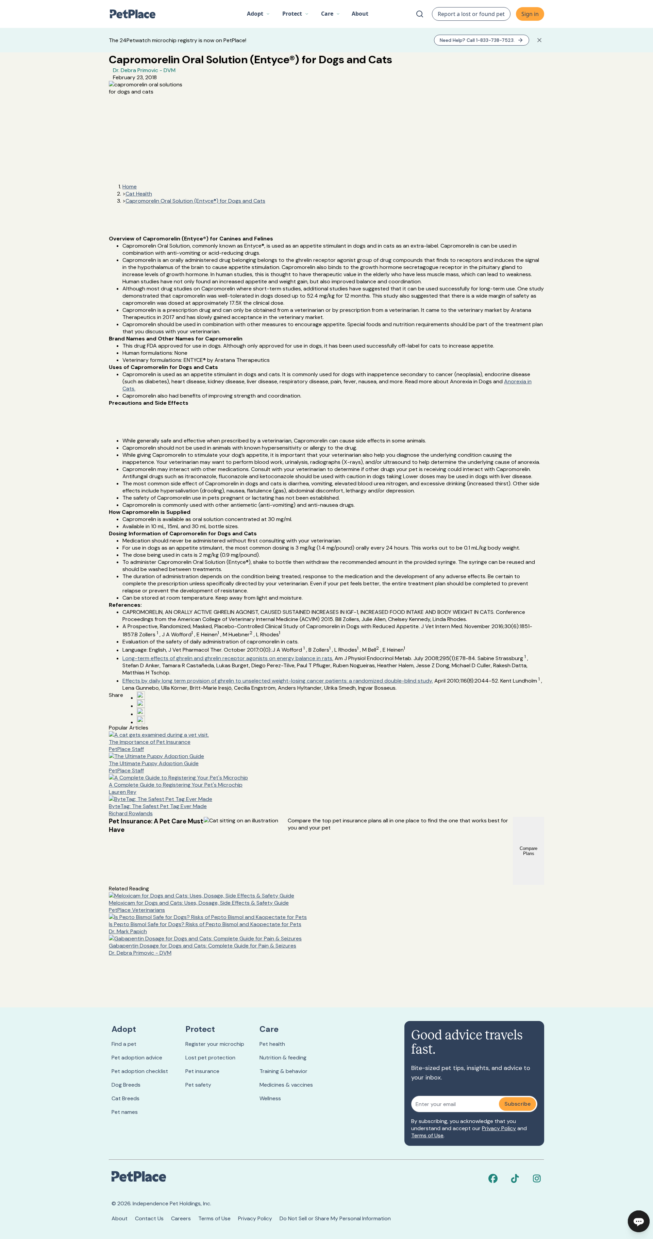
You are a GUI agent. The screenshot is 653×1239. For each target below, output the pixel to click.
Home (129, 186)
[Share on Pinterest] (141, 704)
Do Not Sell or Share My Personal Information (335, 1218)
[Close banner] (539, 40)
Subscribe (517, 1103)
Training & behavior (283, 1071)
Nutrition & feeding (282, 1057)
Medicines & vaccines (286, 1084)
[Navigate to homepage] (136, 14)
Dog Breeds (126, 1084)
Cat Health (138, 193)
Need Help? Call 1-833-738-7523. (477, 40)
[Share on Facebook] (141, 695)
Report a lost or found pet (471, 14)
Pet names (125, 1112)
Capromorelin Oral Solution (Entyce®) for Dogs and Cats (195, 200)
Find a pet (124, 1044)
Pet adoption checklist (140, 1071)
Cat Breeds (125, 1098)
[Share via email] (141, 720)
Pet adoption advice (137, 1057)
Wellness (270, 1098)
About (120, 1218)
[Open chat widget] (639, 1221)
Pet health (272, 1044)
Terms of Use (427, 1135)
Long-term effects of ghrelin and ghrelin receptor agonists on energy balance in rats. (227, 658)
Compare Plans (528, 851)
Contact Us (149, 1218)
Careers (181, 1218)
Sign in (530, 14)
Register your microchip (214, 1044)
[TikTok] (514, 1178)
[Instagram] (536, 1178)
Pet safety (198, 1084)
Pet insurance (202, 1071)
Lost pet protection (210, 1057)
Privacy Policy (499, 1128)
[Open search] (419, 14)
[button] (258, 14)
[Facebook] (493, 1178)
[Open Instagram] (141, 712)
